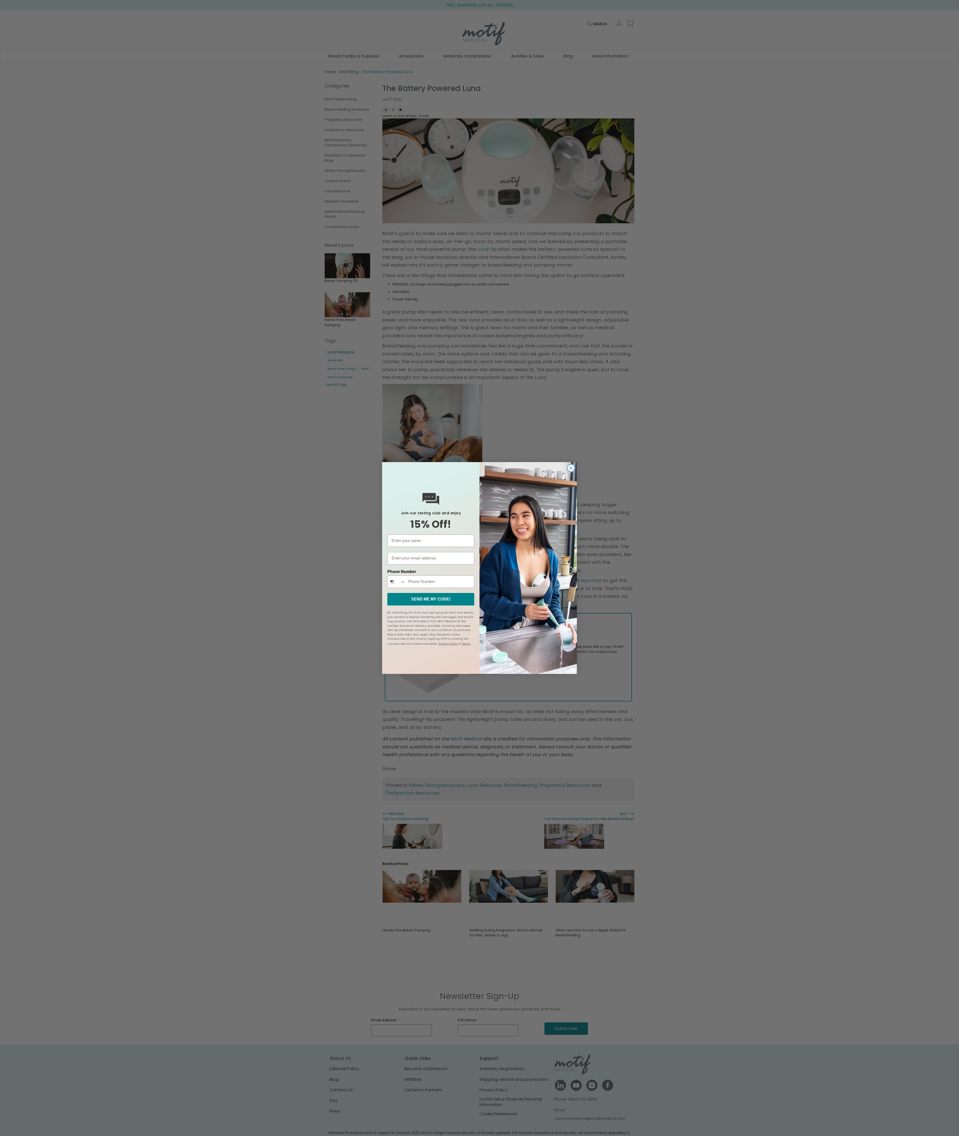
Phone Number (401, 571)
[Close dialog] (571, 468)
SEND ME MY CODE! (431, 599)
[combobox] (397, 582)
